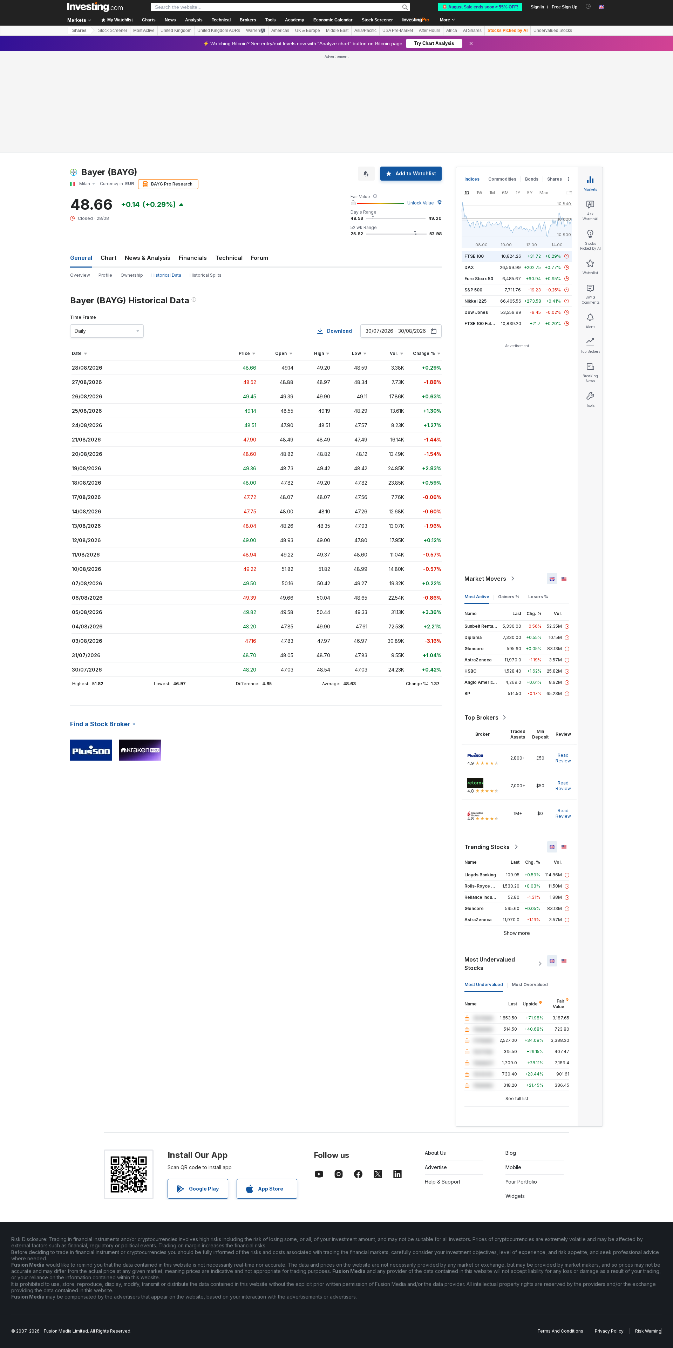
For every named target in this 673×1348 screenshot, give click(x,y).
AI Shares (472, 30)
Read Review (563, 758)
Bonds (531, 179)
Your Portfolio (521, 1182)
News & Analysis (147, 257)
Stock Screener (377, 20)
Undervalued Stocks (552, 30)
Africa (451, 30)
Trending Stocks (487, 846)
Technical (229, 257)
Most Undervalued (483, 984)
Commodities (502, 179)
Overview (80, 275)
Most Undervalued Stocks (489, 963)
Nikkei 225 (475, 301)
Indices (472, 179)
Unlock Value (420, 202)
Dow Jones (476, 312)
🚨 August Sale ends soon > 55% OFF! (480, 7)
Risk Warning (648, 1331)
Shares (79, 30)
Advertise (436, 1167)
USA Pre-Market (397, 30)
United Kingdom (176, 30)
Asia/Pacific (365, 30)
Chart (108, 257)
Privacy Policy (609, 1331)
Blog (510, 1153)
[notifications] (588, 6)
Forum (259, 257)
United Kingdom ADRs (218, 30)
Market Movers (485, 578)
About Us (435, 1153)
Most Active (144, 30)
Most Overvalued (530, 984)
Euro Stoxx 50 (478, 278)
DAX (469, 267)
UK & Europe (307, 30)
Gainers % (508, 596)
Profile (105, 275)
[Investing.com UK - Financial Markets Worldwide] (95, 7)
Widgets (515, 1196)
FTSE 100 (474, 256)
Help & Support (442, 1182)
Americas (280, 30)
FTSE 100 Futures (482, 323)
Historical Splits (206, 275)
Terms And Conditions (560, 1331)
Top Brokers (481, 717)
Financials (193, 257)
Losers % (538, 596)
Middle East (337, 30)
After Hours (429, 30)
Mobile (513, 1167)
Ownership (132, 275)
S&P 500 (473, 289)
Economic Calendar (333, 20)
